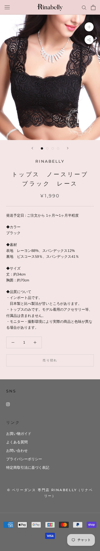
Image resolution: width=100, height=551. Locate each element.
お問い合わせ (17, 450)
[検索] (84, 7)
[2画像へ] (47, 148)
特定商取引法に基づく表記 (27, 467)
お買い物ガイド (18, 433)
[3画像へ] (53, 148)
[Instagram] (8, 404)
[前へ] (32, 148)
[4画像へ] (58, 148)
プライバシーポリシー (24, 459)
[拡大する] (89, 26)
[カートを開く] (93, 7)
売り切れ (50, 360)
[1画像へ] (42, 148)
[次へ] (67, 148)
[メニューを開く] (7, 7)
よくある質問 (17, 442)
